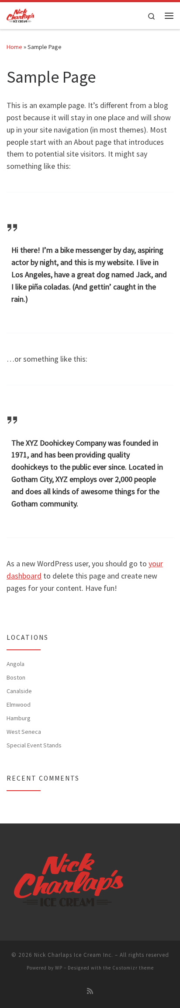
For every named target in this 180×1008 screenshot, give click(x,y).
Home (14, 47)
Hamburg (19, 718)
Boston (16, 677)
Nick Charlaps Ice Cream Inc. (73, 955)
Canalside (19, 691)
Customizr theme (133, 968)
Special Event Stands (34, 745)
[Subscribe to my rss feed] (90, 991)
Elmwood (19, 704)
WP (58, 968)
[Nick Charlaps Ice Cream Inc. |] (20, 14)
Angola (15, 664)
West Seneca (24, 732)
